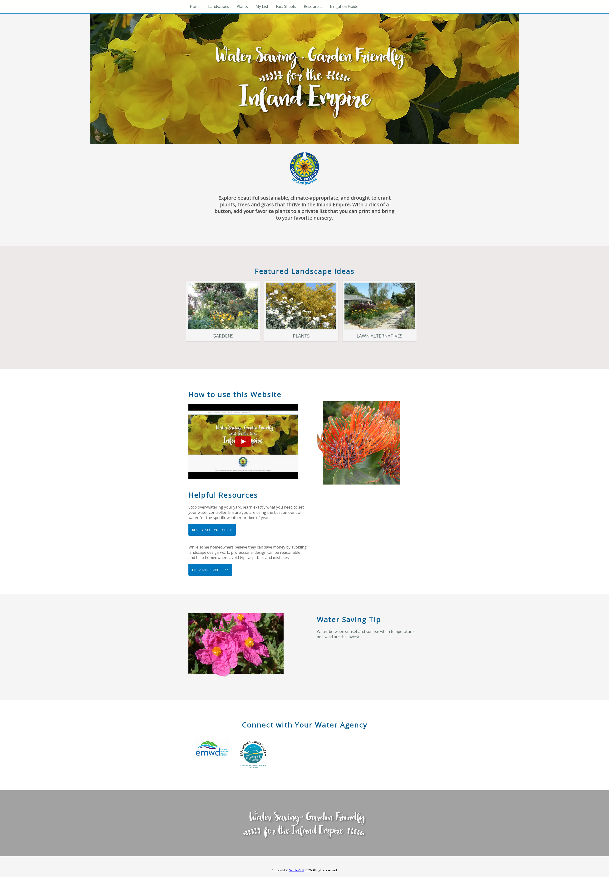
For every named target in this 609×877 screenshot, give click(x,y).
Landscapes (218, 6)
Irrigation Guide (344, 6)
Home (195, 6)
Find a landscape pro (212, 569)
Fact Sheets (286, 6)
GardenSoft (296, 870)
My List (261, 6)
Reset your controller (214, 529)
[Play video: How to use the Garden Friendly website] (243, 441)
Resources (313, 6)
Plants (242, 6)
